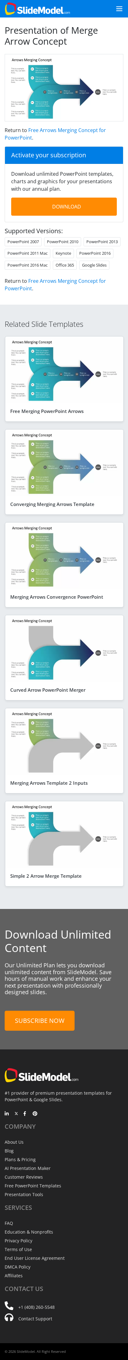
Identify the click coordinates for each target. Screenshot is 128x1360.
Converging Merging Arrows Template (52, 504)
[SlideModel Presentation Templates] (37, 8)
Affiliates (14, 1276)
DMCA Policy (17, 1267)
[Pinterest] (35, 1114)
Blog (9, 1151)
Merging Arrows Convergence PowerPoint (56, 597)
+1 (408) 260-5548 (36, 1307)
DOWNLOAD (66, 206)
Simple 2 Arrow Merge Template (46, 876)
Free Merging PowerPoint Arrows (47, 411)
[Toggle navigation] (117, 8)
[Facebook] (25, 1114)
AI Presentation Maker (28, 1168)
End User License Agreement (35, 1258)
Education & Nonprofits (29, 1232)
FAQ (9, 1223)
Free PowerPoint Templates (33, 1186)
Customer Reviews (24, 1177)
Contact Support (35, 1319)
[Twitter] (16, 1114)
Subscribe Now (39, 1020)
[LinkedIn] (7, 1114)
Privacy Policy (18, 1241)
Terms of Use (18, 1249)
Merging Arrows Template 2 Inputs (49, 783)
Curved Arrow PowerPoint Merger (47, 690)
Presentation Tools (24, 1194)
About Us (14, 1142)
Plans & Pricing (20, 1159)
